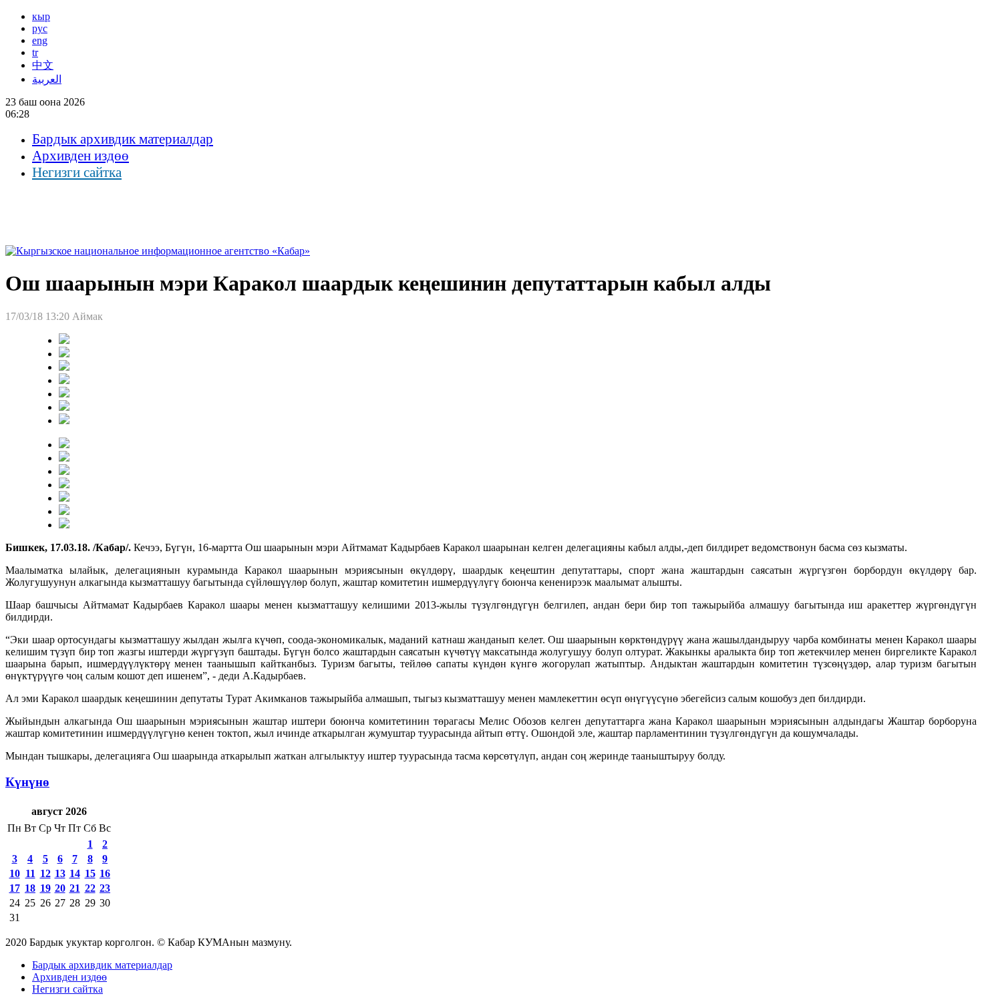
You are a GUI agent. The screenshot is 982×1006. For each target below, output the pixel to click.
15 (90, 873)
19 (45, 888)
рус (39, 28)
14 (74, 873)
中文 (42, 65)
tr (35, 52)
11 (30, 873)
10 (14, 873)
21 (74, 888)
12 (45, 873)
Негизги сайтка (77, 172)
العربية (46, 79)
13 (60, 873)
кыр (41, 16)
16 (105, 873)
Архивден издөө (80, 156)
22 (90, 888)
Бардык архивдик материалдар (122, 139)
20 (60, 888)
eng (39, 40)
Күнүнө (27, 782)
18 (30, 888)
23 (105, 888)
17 (14, 888)
